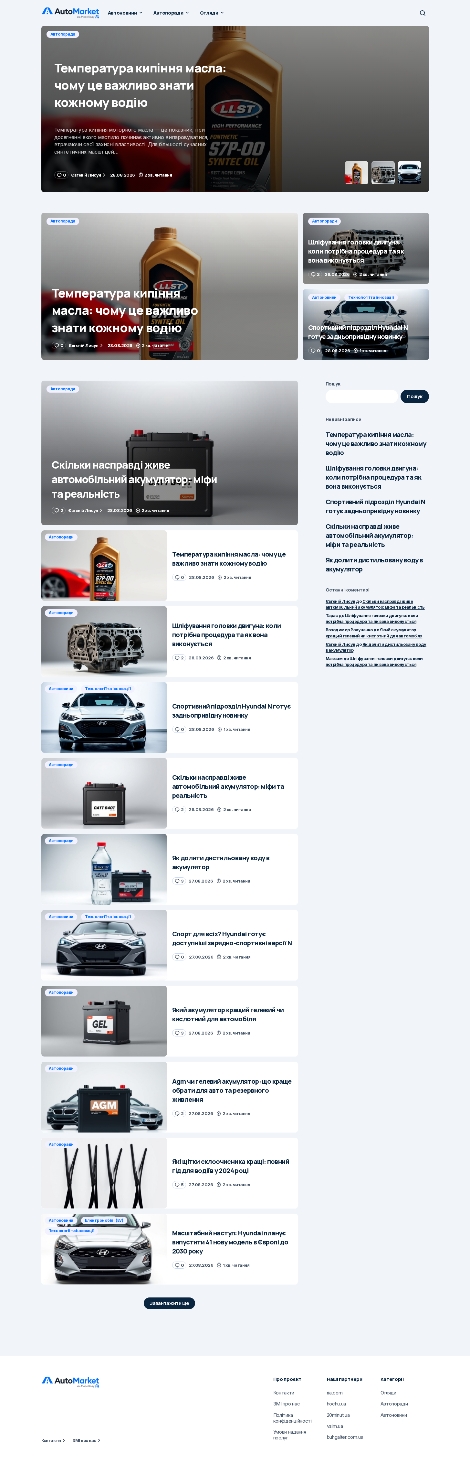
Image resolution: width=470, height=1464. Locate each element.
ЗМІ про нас (84, 1440)
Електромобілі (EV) (104, 1220)
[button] (422, 13)
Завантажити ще (169, 1303)
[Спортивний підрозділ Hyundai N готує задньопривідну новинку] (366, 324)
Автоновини (324, 297)
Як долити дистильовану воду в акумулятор (374, 564)
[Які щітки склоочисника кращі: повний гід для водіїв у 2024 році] (104, 1173)
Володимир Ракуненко (349, 629)
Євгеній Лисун (340, 601)
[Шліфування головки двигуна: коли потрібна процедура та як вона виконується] (235, 109)
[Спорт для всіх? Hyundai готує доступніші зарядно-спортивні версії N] (104, 945)
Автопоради (63, 34)
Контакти (51, 1440)
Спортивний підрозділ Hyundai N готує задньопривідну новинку (375, 506)
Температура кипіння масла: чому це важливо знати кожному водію (376, 443)
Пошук (333, 384)
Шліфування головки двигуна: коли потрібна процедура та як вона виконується (374, 477)
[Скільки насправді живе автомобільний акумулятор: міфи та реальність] (169, 453)
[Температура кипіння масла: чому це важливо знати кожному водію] (169, 286)
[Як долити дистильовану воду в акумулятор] (104, 869)
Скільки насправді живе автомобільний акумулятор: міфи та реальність (369, 535)
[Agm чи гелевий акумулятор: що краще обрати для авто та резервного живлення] (104, 1097)
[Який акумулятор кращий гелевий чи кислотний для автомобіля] (104, 1021)
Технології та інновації (371, 297)
